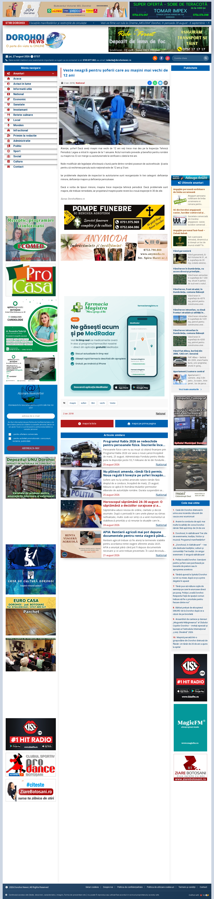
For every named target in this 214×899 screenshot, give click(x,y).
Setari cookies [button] (92, 887)
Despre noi (108, 887)
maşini (73, 403)
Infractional (20, 130)
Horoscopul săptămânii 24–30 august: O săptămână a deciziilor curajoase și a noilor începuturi (133, 503)
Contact (18, 166)
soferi (83, 403)
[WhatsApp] (155, 83)
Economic (19, 99)
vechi (102, 403)
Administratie (21, 140)
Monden (18, 125)
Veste (112, 403)
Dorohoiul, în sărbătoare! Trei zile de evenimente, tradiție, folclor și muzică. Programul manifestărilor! (190, 536)
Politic (17, 146)
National (18, 94)
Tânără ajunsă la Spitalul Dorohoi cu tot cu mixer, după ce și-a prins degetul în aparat (190, 577)
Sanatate (19, 104)
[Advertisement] (30, 193)
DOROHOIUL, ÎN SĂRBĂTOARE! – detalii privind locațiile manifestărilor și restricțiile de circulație (75, 23)
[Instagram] (167, 58)
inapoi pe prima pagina (144, 423)
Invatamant (20, 109)
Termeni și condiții (187, 887)
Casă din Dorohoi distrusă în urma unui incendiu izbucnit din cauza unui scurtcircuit (188, 513)
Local (16, 120)
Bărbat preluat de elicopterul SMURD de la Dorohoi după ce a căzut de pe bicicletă (188, 610)
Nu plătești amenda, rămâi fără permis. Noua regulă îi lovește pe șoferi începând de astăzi (134, 473)
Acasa (17, 78)
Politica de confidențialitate (130, 887)
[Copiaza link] (166, 83)
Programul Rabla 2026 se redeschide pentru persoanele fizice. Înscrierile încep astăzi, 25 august (134, 443)
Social (17, 156)
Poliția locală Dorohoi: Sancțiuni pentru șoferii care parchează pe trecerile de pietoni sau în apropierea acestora (189, 564)
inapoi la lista (89, 423)
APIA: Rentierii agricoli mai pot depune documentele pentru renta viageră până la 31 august (133, 534)
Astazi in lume (22, 83)
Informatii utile (22, 89)
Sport (16, 151)
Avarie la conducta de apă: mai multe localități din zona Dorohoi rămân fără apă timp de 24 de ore (189, 524)
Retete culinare (23, 114)
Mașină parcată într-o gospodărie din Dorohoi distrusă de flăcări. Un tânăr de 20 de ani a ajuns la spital (190, 642)
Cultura (18, 161)
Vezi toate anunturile (189, 389)
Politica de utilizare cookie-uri (160, 887)
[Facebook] (161, 58)
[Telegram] (160, 83)
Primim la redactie (25, 135)
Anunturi (18, 73)
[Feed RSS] (155, 58)
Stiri (93, 403)
